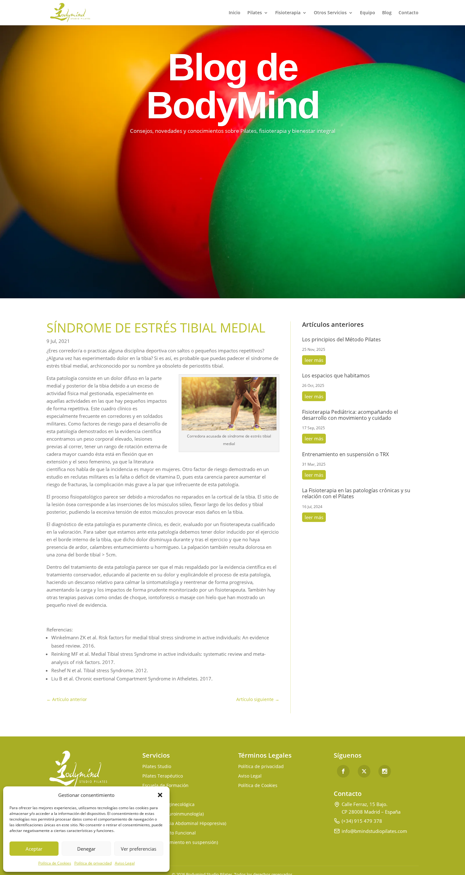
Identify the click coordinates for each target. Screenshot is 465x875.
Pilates (254, 13)
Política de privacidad (93, 863)
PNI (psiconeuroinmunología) (173, 814)
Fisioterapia (288, 13)
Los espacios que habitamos (336, 375)
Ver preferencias (138, 849)
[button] (160, 795)
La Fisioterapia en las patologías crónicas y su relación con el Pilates (356, 493)
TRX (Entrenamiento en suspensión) (180, 842)
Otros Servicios (330, 13)
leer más (314, 360)
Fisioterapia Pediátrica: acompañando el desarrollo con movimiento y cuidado (350, 414)
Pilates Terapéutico (162, 776)
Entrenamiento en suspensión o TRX (345, 454)
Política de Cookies (54, 863)
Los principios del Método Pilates (341, 339)
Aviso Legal (125, 863)
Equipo (367, 13)
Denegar (86, 849)
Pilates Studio (156, 766)
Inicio (234, 13)
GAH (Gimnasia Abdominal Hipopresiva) (184, 823)
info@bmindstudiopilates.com (374, 831)
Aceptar (34, 849)
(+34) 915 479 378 (362, 821)
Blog (387, 13)
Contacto (408, 13)
